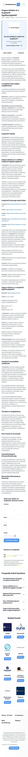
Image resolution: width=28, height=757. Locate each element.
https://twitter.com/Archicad (14, 209)
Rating (5, 532)
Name (5, 517)
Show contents (7, 53)
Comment (6, 504)
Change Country (14, 748)
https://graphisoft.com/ (13, 293)
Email (5, 525)
